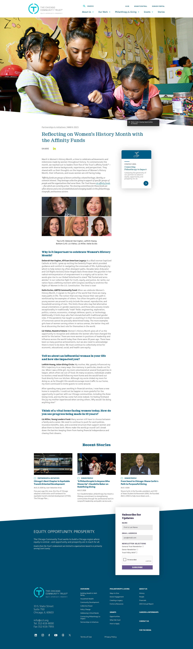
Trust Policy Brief (128, 553)
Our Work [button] (103, 12)
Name (125, 523)
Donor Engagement (117, 597)
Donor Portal (158, 6)
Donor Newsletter (129, 550)
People (141, 597)
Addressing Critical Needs (89, 613)
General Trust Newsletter (132, 547)
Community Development (89, 602)
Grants (113, 612)
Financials (142, 600)
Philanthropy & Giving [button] (126, 12)
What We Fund (115, 620)
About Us (143, 589)
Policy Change (85, 609)
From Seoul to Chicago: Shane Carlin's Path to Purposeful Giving (139, 482)
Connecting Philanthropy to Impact (135, 168)
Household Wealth (87, 599)
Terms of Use (86, 637)
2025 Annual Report (146, 604)
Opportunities (115, 616)
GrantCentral (140, 6)
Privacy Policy (111, 637)
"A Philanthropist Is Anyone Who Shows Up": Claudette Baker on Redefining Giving (93, 484)
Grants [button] (147, 12)
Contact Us (144, 621)
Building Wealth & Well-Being (88, 594)
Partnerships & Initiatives (54, 127)
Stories (161, 12)
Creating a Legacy (116, 600)
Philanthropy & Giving (119, 589)
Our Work (84, 589)
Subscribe (137, 567)
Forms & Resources (116, 604)
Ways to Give (114, 593)
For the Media (145, 630)
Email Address (129, 533)
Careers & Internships (148, 612)
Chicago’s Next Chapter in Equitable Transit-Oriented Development (52, 482)
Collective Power (86, 606)
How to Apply (114, 624)
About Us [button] (86, 12)
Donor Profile (87, 478)
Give (127, 6)
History (141, 593)
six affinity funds (103, 183)
